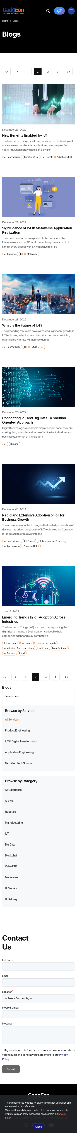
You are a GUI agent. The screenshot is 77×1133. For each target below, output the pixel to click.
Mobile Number (10, 1007)
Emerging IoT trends (46, 643)
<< (7, 71)
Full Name (8, 960)
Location (7, 991)
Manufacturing (59, 648)
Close (38, 1126)
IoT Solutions (10, 253)
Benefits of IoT (31, 156)
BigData (14, 443)
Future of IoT (37, 346)
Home (5, 20)
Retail (22, 653)
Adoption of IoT (64, 156)
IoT (21, 253)
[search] (48, 10)
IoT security (9, 653)
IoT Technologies (12, 156)
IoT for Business (12, 545)
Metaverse (32, 253)
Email (5, 976)
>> (69, 71)
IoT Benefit (48, 156)
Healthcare (43, 648)
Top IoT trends (11, 643)
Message (7, 1023)
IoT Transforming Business (51, 540)
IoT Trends (27, 643)
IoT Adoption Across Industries (19, 648)
